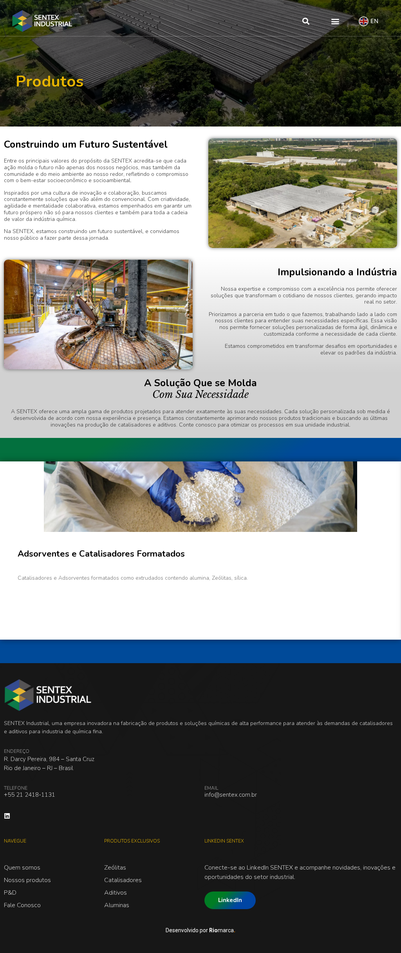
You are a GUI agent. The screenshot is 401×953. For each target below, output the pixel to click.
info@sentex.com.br (230, 795)
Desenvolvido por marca (200, 930)
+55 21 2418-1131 (29, 795)
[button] (305, 20)
